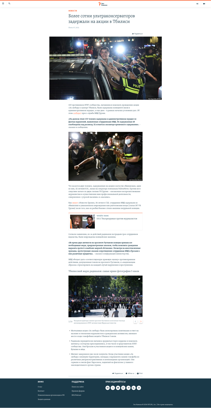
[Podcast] (139, 388)
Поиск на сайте (78, 387)
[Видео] (204, 3)
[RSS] (134, 388)
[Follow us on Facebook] (108, 388)
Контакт (41, 391)
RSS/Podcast (76, 395)
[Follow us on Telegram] (128, 388)
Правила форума (78, 391)
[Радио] (197, 3)
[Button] (137, 33)
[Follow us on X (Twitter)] (113, 388)
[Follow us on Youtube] (118, 388)
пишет (75, 203)
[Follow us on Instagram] (123, 388)
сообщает (77, 113)
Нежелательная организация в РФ (51, 395)
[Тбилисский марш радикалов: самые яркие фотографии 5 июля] (105, 296)
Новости (72, 11)
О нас (40, 387)
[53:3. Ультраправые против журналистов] (82, 222)
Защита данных (44, 399)
